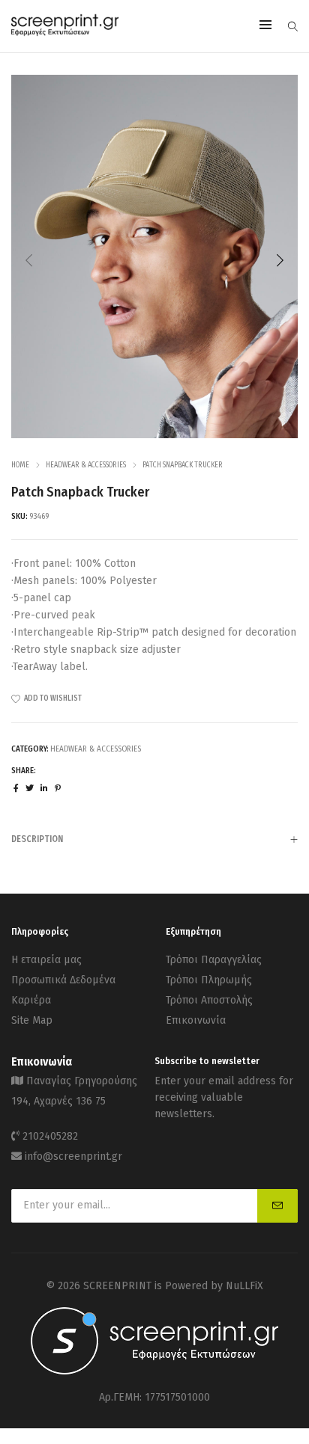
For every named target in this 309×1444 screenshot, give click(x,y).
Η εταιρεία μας (46, 959)
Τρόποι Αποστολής (209, 1000)
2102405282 (50, 1136)
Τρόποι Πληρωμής (209, 980)
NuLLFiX (244, 1285)
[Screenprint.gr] (64, 33)
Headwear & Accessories (86, 465)
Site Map (31, 1020)
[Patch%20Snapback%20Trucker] (16, 788)
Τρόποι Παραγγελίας (214, 959)
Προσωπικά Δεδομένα (63, 980)
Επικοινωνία (196, 1020)
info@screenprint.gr (73, 1156)
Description (37, 839)
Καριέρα (31, 1000)
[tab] (154, 838)
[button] (280, 260)
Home (20, 465)
